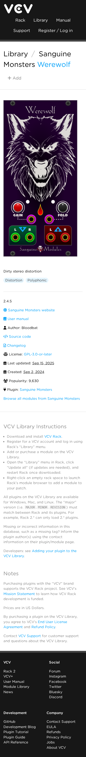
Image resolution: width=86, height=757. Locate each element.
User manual (17, 319)
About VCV (56, 748)
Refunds (54, 732)
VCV (7, 662)
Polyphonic (37, 280)
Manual (63, 20)
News (8, 692)
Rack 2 (9, 671)
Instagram (57, 676)
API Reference (15, 742)
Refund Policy (43, 627)
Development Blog (19, 727)
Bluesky (55, 692)
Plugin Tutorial (15, 732)
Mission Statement (19, 594)
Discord (55, 697)
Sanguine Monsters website (31, 310)
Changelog (16, 345)
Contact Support (61, 722)
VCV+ (8, 676)
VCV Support (29, 636)
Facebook (58, 682)
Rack (20, 20)
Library (40, 20)
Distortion (13, 280)
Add (16, 78)
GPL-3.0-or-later (38, 354)
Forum (54, 671)
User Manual (13, 682)
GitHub (9, 722)
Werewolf (53, 64)
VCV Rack (52, 436)
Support (21, 30)
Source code (19, 337)
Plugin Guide (14, 737)
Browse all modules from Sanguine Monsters (41, 399)
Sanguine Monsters (36, 390)
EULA (51, 727)
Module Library (16, 687)
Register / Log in (55, 30)
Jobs (51, 742)
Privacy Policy (59, 737)
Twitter (55, 687)
